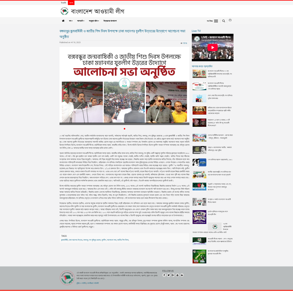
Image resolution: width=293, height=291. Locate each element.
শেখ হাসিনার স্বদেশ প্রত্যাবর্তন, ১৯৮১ (220, 159)
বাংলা (71, 3)
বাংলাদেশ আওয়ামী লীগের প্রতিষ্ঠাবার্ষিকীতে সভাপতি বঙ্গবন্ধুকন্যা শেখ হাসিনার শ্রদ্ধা (219, 86)
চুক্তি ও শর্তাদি (81, 283)
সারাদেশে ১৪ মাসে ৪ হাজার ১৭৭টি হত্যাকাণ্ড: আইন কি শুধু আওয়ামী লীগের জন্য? (219, 123)
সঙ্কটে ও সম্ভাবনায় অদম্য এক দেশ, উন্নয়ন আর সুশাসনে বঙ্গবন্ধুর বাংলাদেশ (219, 187)
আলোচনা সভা (111, 240)
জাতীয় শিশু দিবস (122, 240)
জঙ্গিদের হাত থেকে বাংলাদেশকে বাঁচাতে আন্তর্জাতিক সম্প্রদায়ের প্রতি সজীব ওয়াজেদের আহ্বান (220, 110)
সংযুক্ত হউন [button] (93, 21)
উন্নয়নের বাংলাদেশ (110, 21)
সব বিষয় (210, 21)
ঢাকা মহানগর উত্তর (75, 240)
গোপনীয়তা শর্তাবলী (93, 283)
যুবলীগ (104, 240)
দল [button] (70, 21)
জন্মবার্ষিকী (64, 240)
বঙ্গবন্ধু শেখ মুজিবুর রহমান (92, 240)
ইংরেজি (63, 3)
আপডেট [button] (80, 21)
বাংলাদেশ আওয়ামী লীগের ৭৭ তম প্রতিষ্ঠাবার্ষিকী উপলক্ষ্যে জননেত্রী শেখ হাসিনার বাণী (220, 74)
